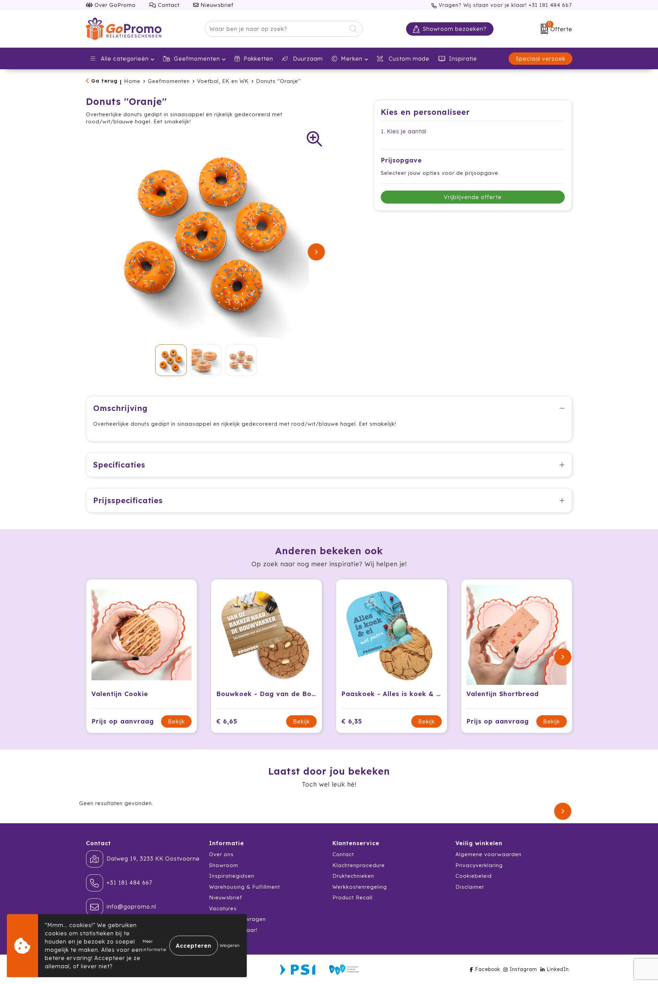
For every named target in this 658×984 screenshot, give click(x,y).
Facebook (487, 969)
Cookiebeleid (473, 876)
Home (132, 81)
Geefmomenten (197, 58)
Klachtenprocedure (358, 865)
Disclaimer (469, 887)
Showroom (223, 865)
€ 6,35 (351, 721)
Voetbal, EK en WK (223, 81)
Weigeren (230, 945)
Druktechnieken (353, 876)
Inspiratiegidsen (231, 876)
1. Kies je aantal (403, 131)
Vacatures (223, 908)
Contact (168, 5)
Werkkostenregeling (359, 887)
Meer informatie (154, 945)
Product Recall (352, 897)
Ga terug (104, 80)
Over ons (221, 854)
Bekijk (176, 721)
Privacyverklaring (479, 865)
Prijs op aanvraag (123, 721)
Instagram (523, 969)
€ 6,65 (226, 721)
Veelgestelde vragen (237, 919)
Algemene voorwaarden (488, 854)
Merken (352, 58)
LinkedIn (558, 969)
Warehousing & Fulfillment (244, 887)
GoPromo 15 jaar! (233, 930)
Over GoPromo (114, 5)
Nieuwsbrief (216, 5)
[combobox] (276, 29)
